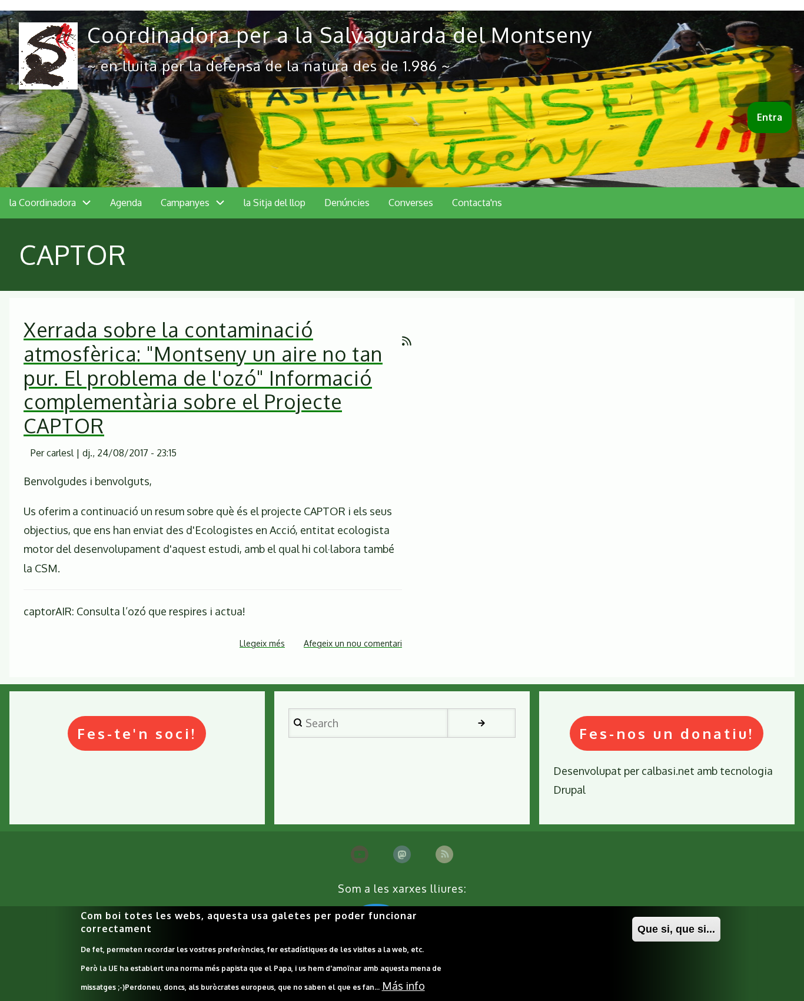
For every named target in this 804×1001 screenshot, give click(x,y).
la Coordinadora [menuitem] (42, 202)
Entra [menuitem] (769, 117)
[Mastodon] (402, 854)
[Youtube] (359, 854)
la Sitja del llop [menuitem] (274, 202)
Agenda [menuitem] (126, 202)
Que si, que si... (676, 929)
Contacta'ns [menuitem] (477, 202)
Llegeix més (262, 644)
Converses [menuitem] (410, 202)
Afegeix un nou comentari (353, 643)
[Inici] (48, 56)
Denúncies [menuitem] (347, 202)
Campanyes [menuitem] (185, 202)
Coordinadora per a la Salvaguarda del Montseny (340, 34)
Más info (403, 985)
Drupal (569, 789)
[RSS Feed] (444, 854)
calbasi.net (668, 770)
